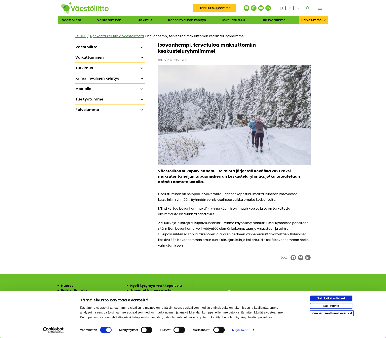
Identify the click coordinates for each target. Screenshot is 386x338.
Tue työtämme (273, 20)
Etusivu (80, 36)
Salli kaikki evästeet (331, 298)
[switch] (146, 330)
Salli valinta (331, 306)
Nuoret (67, 285)
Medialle (83, 88)
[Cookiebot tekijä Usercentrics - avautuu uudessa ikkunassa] (53, 330)
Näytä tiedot (240, 330)
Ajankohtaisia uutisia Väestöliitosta (117, 36)
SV (298, 8)
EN (289, 8)
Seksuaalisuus (233, 20)
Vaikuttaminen (109, 20)
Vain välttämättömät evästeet (332, 313)
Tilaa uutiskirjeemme (214, 8)
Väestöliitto (71, 20)
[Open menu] (320, 8)
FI (281, 8)
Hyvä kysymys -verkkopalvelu (156, 285)
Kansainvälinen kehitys (187, 20)
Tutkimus (144, 20)
